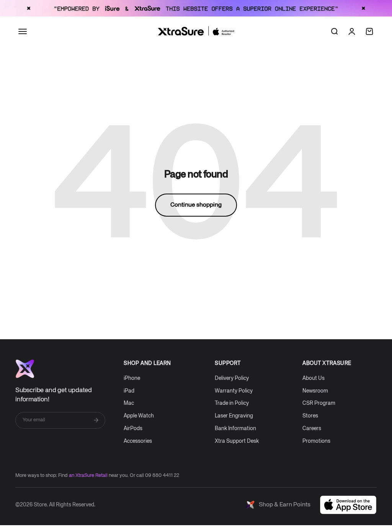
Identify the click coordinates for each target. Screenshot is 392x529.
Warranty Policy (234, 391)
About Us (313, 378)
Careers (311, 428)
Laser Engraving (234, 416)
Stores (310, 416)
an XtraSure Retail (88, 475)
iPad (129, 391)
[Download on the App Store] (348, 504)
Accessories (138, 441)
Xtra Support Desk (237, 441)
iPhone (132, 378)
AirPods (133, 428)
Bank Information (235, 428)
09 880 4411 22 (162, 475)
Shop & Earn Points (284, 505)
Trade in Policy (232, 403)
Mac (129, 403)
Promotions (316, 441)
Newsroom (315, 391)
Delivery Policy (232, 378)
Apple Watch (139, 416)
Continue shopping (196, 205)
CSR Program (318, 403)
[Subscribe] (96, 420)
